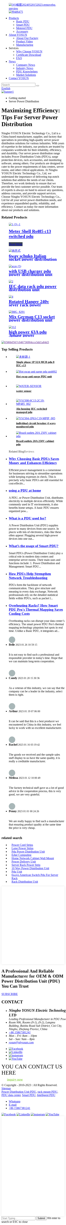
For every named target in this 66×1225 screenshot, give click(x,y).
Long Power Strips (22, 848)
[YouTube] (52, 1114)
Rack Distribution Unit (25, 881)
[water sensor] (28, 386)
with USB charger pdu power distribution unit (30, 273)
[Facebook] (8, 1114)
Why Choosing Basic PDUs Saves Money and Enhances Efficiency (34, 461)
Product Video (24, 41)
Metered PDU (24, 28)
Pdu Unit (17, 871)
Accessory (22, 31)
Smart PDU (23, 24)
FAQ (19, 58)
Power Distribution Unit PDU (18, 1091)
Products (14, 18)
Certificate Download (28, 54)
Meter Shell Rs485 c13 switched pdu (30, 234)
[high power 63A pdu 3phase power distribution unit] (12, 327)
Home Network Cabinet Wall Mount (33, 858)
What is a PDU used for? (27, 518)
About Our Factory (27, 38)
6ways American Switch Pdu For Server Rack (35, 876)
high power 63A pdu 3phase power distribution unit (28, 335)
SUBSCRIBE (9, 994)
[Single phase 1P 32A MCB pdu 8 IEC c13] (23, 356)
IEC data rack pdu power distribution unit (33, 288)
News (12, 61)
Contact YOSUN (19, 78)
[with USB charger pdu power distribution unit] (15, 266)
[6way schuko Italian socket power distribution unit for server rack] (15, 250)
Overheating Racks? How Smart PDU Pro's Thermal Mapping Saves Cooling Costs (36, 610)
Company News (25, 64)
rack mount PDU (47, 1091)
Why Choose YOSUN (29, 51)
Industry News (24, 68)
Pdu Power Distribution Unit (28, 851)
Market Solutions (26, 74)
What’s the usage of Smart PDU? (33, 546)
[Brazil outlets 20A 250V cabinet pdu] (36, 436)
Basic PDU (22, 21)
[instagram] (38, 1114)
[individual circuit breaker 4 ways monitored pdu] (35, 418)
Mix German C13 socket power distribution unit (32, 318)
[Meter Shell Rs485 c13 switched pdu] (14, 224)
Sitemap (6, 1088)
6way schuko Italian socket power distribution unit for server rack (33, 259)
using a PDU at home (25, 490)
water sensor (24, 390)
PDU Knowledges (27, 71)
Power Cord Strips (22, 844)
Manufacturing (24, 44)
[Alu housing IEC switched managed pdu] (36, 403)
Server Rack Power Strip (26, 864)
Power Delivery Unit (24, 861)
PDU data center (11, 1095)
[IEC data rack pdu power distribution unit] (11, 281)
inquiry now (15, 1079)
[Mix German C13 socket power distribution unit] (17, 311)
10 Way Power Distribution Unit (30, 868)
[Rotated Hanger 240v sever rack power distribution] (11, 296)
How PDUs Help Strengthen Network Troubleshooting (30, 576)
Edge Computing (21, 854)
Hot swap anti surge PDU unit (34, 376)
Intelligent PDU (46, 1095)
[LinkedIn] (23, 1114)
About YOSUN (18, 34)
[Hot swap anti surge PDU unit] (36, 371)
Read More (15, 244)
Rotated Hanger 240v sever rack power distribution (29, 305)
